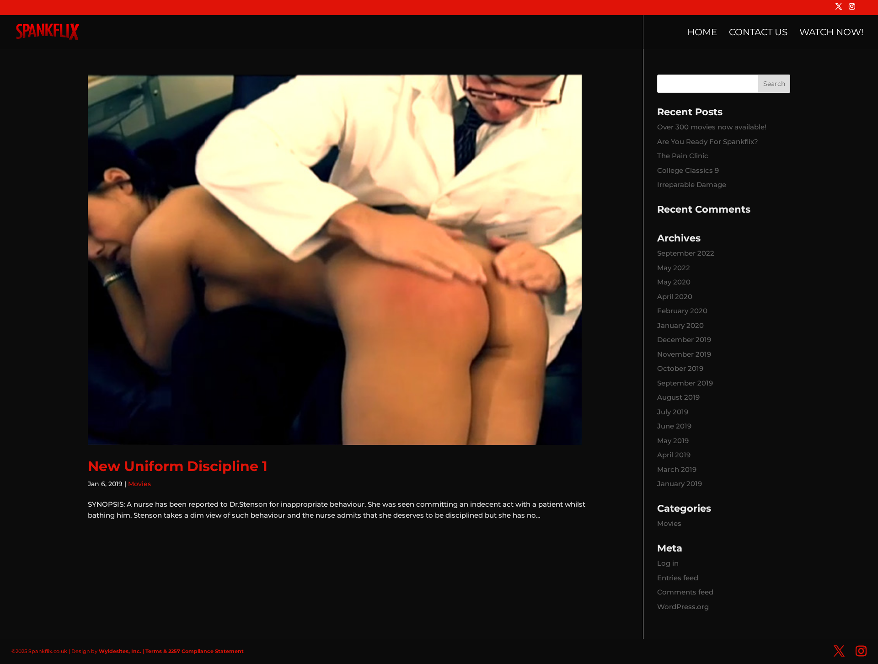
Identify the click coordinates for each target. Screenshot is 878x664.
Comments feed (685, 592)
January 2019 (679, 483)
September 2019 (685, 383)
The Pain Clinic (682, 155)
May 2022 (673, 267)
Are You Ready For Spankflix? (707, 141)
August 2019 (678, 397)
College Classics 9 (688, 170)
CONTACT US (758, 33)
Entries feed (677, 577)
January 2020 (680, 325)
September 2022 (685, 253)
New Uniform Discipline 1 (178, 466)
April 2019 (674, 454)
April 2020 (674, 296)
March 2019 (676, 469)
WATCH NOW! (831, 33)
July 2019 (672, 411)
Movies (139, 484)
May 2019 (673, 440)
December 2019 (684, 339)
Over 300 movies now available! (711, 127)
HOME (702, 33)
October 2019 (680, 368)
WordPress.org (683, 606)
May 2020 (674, 282)
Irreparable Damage (691, 184)
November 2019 (684, 354)
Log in (668, 563)
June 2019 (674, 426)
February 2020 (682, 310)
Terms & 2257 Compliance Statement (194, 651)
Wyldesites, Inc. (120, 651)
